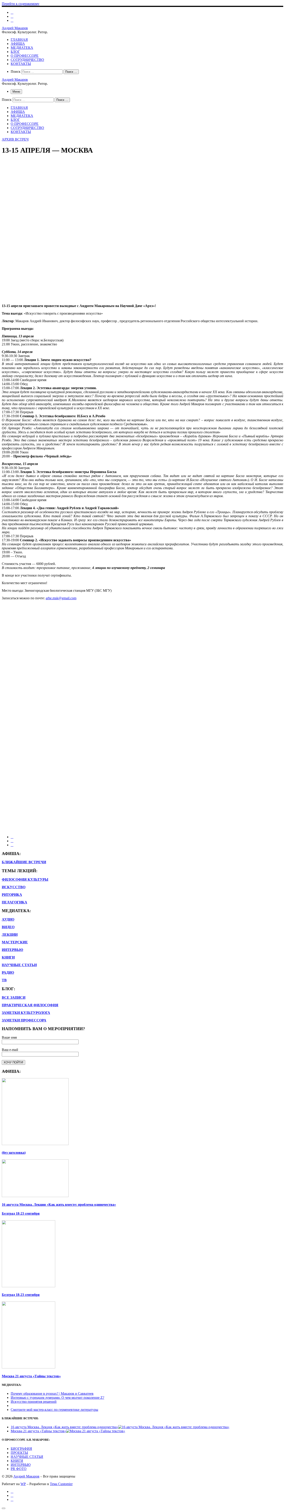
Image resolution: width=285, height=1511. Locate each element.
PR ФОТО (18, 1469)
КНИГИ (17, 1461)
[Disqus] (142, 659)
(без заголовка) (14, 1152)
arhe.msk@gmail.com (61, 598)
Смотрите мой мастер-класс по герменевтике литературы (54, 1409)
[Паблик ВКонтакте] (12, 12)
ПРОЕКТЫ (19, 1453)
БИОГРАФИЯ (21, 1449)
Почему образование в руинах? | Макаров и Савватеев (52, 1393)
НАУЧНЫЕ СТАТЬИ (27, 1457)
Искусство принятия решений (34, 1401)
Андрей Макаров (26, 1476)
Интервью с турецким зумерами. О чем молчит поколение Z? (57, 1397)
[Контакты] (12, 20)
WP (23, 1484)
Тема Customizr (61, 1484)
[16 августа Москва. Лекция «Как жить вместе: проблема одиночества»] (173, 1427)
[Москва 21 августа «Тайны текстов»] (95, 1431)
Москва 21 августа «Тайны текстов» (31, 1376)
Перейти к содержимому (20, 4)
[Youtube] (12, 16)
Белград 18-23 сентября (21, 1213)
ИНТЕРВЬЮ (12, 950)
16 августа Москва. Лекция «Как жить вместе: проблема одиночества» (59, 1204)
